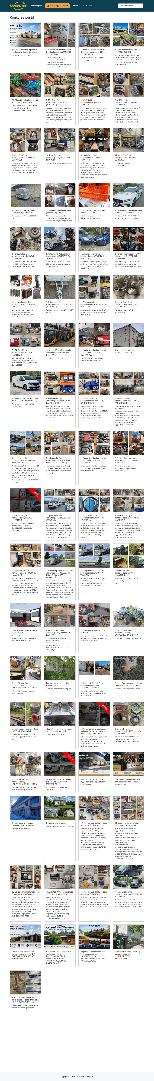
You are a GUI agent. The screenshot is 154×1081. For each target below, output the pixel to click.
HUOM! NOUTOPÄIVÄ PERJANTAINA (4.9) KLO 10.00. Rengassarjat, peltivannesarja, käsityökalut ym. (24, 264)
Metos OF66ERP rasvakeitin (55, 734)
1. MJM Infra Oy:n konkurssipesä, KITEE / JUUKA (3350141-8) (128, 731)
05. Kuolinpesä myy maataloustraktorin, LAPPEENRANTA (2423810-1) (127, 632)
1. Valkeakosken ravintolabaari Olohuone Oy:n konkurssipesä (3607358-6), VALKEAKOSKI (93, 731)
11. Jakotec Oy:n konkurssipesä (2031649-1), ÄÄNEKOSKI (128, 824)
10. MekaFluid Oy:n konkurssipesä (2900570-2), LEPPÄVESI (58, 157)
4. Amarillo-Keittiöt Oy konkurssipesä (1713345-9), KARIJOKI (58, 632)
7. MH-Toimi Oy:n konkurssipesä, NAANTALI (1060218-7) (126, 102)
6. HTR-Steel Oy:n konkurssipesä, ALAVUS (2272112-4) (22, 352)
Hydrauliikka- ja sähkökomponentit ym (59, 163)
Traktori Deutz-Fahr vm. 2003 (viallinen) (128, 638)
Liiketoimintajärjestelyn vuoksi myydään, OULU (24, 631)
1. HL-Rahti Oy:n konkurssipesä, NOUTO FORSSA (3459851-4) (25, 399)
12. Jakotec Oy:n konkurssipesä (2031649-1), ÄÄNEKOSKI (25, 893)
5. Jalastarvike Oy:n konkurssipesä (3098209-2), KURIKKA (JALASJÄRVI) (58, 460)
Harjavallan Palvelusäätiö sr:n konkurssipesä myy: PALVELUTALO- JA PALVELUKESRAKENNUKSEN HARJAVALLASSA (92, 956)
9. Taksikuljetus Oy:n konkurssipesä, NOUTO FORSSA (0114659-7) (128, 894)
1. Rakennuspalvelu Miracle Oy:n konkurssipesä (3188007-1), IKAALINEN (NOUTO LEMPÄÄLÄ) (59, 574)
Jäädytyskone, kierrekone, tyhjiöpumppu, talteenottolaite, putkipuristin (125, 468)
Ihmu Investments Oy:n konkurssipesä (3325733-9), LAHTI (24, 304)
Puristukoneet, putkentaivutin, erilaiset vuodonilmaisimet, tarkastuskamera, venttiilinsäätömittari (93, 468)
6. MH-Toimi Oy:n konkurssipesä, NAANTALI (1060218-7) (91, 102)
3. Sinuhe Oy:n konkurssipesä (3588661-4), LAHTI (58, 211)
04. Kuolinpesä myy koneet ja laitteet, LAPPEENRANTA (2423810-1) (58, 781)
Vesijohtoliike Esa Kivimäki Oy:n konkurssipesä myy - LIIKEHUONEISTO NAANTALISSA (128, 955)
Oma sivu (88, 6)
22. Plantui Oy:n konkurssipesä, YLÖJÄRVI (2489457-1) (25, 101)
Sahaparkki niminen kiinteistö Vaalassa (128, 689)
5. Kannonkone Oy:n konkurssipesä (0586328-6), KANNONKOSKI (92, 400)
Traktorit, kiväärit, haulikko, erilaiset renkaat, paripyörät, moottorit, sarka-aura (24, 737)
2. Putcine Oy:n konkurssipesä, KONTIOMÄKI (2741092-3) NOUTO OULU (127, 460)
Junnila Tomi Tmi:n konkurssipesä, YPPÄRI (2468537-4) (125, 572)
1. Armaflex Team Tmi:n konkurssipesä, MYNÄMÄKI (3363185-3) (92, 256)
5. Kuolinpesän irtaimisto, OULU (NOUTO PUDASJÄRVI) (25, 730)
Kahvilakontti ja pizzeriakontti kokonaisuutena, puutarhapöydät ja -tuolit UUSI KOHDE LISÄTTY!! (24, 638)
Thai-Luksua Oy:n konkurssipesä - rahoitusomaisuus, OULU (59, 730)
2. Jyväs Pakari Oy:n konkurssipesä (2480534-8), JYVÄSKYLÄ (92, 517)
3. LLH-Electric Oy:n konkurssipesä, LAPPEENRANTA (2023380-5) (24, 781)
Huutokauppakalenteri (58, 6)
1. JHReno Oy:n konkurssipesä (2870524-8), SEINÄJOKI (25, 211)
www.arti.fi (89, 1076)
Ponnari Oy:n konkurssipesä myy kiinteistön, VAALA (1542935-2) (128, 684)
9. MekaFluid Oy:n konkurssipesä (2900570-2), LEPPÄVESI (24, 157)
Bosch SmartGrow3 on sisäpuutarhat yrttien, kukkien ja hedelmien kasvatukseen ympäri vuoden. (24, 108)
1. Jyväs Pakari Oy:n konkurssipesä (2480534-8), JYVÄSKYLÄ (58, 517)
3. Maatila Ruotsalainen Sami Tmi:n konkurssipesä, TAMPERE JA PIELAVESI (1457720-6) (25, 999)
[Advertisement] (77, 1046)
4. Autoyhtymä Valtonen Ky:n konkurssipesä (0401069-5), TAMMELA (92, 572)
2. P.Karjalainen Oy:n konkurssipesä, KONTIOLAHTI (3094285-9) (93, 304)
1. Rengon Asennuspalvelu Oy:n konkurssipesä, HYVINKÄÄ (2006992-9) (128, 256)
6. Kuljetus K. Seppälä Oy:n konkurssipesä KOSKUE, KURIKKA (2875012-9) (91, 685)
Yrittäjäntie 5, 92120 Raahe (21, 55)
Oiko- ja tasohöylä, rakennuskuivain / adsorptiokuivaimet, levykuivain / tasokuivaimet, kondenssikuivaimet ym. (128, 264)
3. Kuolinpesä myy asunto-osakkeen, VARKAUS (126, 351)
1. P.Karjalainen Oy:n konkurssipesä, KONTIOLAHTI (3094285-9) (59, 304)
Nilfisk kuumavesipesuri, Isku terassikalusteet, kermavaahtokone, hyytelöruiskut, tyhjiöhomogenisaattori (59, 218)
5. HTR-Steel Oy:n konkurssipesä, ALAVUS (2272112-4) (22, 517)
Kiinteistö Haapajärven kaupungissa (58, 689)
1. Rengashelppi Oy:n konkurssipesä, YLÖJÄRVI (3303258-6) (23, 256)
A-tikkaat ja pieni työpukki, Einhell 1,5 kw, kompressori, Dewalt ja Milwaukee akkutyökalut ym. (93, 312)
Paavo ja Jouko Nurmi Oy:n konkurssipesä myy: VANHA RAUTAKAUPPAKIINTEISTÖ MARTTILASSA (23, 955)
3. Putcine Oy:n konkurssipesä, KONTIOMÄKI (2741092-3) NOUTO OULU (93, 352)
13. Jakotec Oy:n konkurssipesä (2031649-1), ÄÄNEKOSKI (59, 893)
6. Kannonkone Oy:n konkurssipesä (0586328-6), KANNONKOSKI (127, 400)
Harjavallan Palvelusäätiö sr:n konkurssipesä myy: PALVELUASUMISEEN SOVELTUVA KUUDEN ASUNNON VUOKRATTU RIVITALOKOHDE (58, 957)
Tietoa (74, 6)
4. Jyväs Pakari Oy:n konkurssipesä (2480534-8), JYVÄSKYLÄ (24, 572)
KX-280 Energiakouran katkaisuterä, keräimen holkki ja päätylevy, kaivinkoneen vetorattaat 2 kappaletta (127, 739)
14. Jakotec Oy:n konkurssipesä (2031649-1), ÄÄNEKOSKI (93, 893)
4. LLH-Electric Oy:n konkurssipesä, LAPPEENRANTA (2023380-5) (24, 685)
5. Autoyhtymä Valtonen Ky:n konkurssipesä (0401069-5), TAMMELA (58, 256)
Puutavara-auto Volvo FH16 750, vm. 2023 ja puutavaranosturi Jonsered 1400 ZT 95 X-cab (58, 264)
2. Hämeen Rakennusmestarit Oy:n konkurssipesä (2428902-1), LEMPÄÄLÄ (93, 52)
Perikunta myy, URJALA (56, 823)
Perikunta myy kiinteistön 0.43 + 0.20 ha (59, 826)
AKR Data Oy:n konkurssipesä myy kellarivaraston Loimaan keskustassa (127, 781)
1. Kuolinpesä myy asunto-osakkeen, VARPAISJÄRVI (23, 824)
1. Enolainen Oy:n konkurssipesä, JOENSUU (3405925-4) (128, 211)
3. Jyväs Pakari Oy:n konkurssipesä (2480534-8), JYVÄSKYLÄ (127, 517)
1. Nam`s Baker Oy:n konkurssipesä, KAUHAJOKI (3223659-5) (126, 304)
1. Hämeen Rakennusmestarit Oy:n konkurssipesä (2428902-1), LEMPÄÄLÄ (59, 52)
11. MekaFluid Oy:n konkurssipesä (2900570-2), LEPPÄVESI (127, 157)
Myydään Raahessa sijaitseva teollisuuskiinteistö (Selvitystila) (25, 51)
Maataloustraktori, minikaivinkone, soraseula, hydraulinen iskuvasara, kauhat (126, 581)
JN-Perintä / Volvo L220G (54, 358)
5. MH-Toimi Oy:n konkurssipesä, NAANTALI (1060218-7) (57, 102)
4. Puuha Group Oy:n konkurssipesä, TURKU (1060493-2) (90, 157)
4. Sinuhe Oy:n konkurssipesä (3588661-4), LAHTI (92, 211)
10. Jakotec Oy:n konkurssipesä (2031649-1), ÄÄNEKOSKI (93, 824)
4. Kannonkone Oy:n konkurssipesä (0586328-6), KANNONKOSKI (58, 400)
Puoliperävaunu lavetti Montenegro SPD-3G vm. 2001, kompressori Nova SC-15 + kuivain (93, 693)
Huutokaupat (35, 6)
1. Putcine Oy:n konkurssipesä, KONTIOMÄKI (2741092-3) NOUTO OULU (93, 460)
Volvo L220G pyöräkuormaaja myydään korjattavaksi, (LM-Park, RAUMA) (58, 352)
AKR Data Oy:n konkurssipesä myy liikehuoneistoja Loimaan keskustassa (92, 781)
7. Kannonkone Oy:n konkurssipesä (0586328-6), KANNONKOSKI (24, 460)
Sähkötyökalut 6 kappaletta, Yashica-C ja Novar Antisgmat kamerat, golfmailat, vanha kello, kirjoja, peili (94, 638)
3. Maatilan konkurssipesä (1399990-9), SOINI (126, 51)
